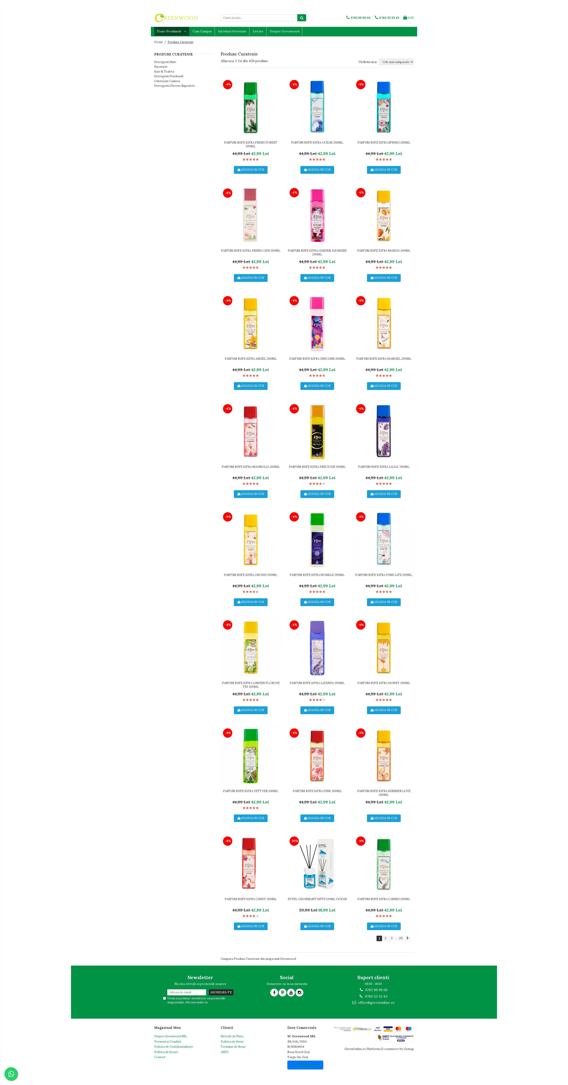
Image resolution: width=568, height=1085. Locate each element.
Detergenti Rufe (165, 62)
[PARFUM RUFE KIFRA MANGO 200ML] (384, 216)
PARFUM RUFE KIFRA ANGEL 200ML (251, 359)
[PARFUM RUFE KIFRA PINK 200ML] (317, 756)
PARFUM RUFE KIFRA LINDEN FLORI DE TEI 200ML (251, 685)
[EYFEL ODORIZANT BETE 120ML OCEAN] (317, 864)
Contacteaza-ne (308, 1065)
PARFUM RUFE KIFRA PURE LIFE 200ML (383, 575)
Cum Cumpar (202, 31)
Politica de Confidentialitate (173, 1047)
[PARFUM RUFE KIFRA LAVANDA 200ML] (317, 648)
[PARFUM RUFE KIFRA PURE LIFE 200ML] (384, 540)
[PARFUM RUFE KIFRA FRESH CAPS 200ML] (251, 216)
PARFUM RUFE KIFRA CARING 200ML (383, 899)
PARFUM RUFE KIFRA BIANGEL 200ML (383, 359)
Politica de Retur (232, 1041)
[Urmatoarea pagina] (407, 938)
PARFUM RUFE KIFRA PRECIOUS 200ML (317, 467)
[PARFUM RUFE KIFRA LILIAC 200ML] (384, 432)
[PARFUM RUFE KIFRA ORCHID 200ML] (251, 540)
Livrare (258, 31)
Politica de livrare (166, 1052)
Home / (160, 42)
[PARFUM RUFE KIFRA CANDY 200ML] (251, 864)
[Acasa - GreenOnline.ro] (176, 18)
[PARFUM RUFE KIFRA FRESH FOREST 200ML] (251, 108)
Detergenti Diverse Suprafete (174, 86)
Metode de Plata (232, 1036)
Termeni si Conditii (167, 1041)
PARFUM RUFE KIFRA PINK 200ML (317, 791)
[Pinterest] (282, 992)
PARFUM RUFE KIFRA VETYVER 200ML (250, 791)
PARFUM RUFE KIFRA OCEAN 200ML (317, 142)
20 (401, 938)
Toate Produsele (169, 31)
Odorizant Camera (167, 81)
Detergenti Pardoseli (168, 76)
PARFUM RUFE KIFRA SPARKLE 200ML (317, 575)
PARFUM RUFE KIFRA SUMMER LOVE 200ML (383, 793)
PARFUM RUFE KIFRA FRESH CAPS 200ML (250, 251)
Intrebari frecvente (232, 31)
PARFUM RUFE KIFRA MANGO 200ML (383, 251)
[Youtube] (291, 992)
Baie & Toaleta (164, 71)
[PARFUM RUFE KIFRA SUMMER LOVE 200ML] (384, 756)
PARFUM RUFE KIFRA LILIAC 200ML (384, 467)
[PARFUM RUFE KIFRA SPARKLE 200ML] (317, 540)
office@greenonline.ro (375, 1002)
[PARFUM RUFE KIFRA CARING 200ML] (384, 864)
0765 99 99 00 (375, 990)
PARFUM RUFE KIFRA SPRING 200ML (383, 142)
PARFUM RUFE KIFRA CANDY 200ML (251, 899)
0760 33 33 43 (375, 996)
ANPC (225, 1052)
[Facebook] (274, 992)
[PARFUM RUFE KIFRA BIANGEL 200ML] (384, 324)
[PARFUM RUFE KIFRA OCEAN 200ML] (317, 108)
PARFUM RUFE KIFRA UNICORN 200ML (317, 359)
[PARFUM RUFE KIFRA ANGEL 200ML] (251, 324)
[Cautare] (301, 17)
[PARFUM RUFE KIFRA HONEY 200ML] (384, 648)
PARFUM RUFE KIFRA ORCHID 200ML (250, 575)
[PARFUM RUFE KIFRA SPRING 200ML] (384, 108)
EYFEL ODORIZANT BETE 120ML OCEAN (317, 899)
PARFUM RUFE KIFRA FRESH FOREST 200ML (250, 144)
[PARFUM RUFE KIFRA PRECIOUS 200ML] (317, 432)
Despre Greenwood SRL (170, 1036)
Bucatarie (161, 67)
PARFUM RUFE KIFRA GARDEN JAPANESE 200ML (317, 252)
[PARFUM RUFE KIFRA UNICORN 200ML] (317, 324)
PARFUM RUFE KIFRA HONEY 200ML (383, 683)
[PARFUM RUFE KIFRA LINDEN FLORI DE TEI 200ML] (251, 648)
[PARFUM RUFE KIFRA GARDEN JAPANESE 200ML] (317, 216)
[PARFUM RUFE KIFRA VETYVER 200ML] (251, 756)
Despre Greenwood (284, 31)
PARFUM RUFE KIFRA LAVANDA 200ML (317, 683)
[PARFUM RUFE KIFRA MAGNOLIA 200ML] (251, 432)
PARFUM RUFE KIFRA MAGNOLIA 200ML (251, 467)
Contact (160, 1057)
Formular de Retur (233, 1047)
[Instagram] (299, 992)
